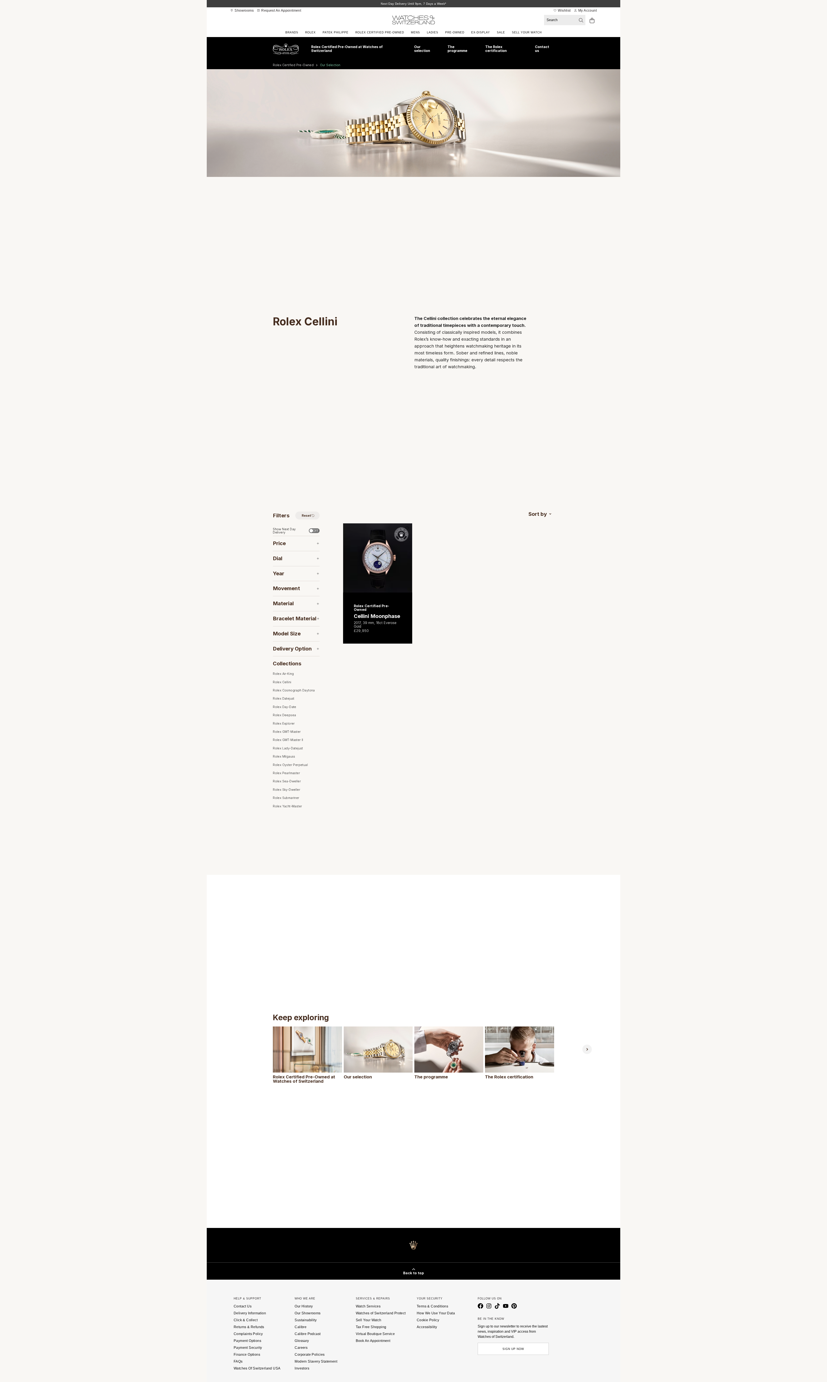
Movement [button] (286, 588)
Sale (501, 32)
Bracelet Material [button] (294, 618)
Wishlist (564, 10)
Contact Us (243, 1306)
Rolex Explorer (284, 723)
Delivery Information (250, 1313)
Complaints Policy (248, 1334)
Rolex (310, 32)
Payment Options (247, 1341)
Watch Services (368, 1306)
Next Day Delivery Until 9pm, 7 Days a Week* (413, 3)
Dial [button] (277, 558)
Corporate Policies (310, 1354)
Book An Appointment (373, 1341)
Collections (287, 663)
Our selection (422, 49)
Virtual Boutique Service (375, 1334)
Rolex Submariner (286, 798)
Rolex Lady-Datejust (288, 748)
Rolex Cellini (282, 682)
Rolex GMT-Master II (288, 740)
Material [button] (283, 603)
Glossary (302, 1341)
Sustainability (306, 1320)
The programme (457, 49)
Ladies (432, 32)
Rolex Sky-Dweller (286, 789)
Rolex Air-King (283, 673)
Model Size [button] (287, 633)
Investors (302, 1368)
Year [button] (278, 573)
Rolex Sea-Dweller (287, 781)
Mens (415, 32)
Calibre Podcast (307, 1334)
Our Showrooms (307, 1313)
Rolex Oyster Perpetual (290, 764)
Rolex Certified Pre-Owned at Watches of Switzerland (347, 49)
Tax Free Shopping (371, 1327)
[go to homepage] (413, 21)
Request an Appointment (280, 10)
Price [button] (279, 543)
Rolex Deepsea (284, 715)
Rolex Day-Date (284, 707)
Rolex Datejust (283, 698)
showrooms (244, 10)
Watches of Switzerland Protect (381, 1313)
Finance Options (247, 1354)
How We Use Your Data (436, 1313)
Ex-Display (480, 32)
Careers (301, 1347)
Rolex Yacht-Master (287, 806)
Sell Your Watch (527, 32)
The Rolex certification (496, 49)
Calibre (300, 1327)
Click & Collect (246, 1320)
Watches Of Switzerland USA (257, 1368)
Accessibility (427, 1327)
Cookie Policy (428, 1320)
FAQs (238, 1361)
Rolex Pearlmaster (286, 773)
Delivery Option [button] (292, 648)
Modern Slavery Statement (316, 1361)
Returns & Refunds (249, 1327)
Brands (291, 32)
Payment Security (248, 1347)
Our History (304, 1306)
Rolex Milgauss (284, 756)
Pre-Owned (454, 32)
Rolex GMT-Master (287, 731)
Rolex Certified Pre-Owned (379, 32)
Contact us (542, 49)
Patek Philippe (335, 32)
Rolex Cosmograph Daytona (294, 690)
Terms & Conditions (432, 1306)
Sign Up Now (513, 1349)
